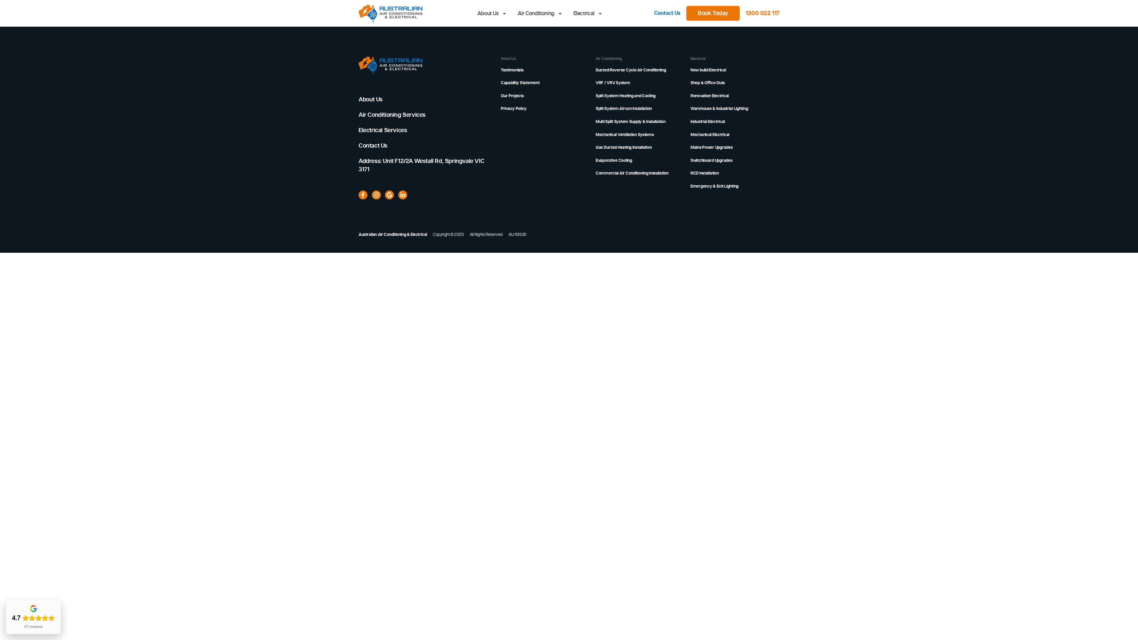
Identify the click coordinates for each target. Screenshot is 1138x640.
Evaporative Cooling (614, 161)
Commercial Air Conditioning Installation (632, 173)
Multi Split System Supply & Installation (631, 122)
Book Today (713, 13)
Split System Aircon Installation (624, 109)
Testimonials (512, 70)
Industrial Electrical (708, 122)
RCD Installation (705, 173)
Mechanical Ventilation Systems (625, 135)
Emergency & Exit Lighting (715, 186)
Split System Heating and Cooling (626, 96)
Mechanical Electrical (710, 135)
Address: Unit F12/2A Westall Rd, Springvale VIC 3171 (421, 165)
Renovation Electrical (710, 96)
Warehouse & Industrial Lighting (719, 109)
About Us (371, 100)
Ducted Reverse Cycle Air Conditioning (631, 70)
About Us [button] (488, 13)
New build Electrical (708, 70)
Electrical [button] (584, 13)
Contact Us (667, 13)
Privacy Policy (514, 109)
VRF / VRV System (613, 83)
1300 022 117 (762, 13)
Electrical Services (383, 130)
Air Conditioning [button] (537, 13)
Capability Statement (520, 83)
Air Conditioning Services (392, 115)
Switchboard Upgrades (711, 161)
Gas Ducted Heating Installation (624, 147)
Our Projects (512, 96)
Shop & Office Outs (708, 83)
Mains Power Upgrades (712, 147)
